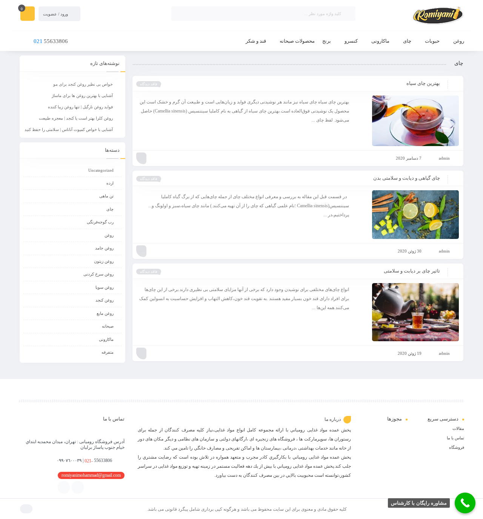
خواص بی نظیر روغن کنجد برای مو (83, 84)
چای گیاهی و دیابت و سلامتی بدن (406, 178)
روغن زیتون (104, 261)
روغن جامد (104, 248)
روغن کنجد (104, 300)
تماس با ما (455, 438)
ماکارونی (106, 339)
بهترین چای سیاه (423, 83)
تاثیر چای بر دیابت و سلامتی (412, 271)
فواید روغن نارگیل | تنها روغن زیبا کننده (80, 107)
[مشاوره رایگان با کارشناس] (465, 503)
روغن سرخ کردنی (98, 274)
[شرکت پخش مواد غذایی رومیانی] (413, 16)
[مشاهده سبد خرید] (28, 14)
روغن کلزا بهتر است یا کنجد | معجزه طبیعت (76, 118)
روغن (109, 235)
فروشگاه (456, 447)
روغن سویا (104, 287)
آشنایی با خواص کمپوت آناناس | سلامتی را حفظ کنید (69, 129)
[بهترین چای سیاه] (407, 120)
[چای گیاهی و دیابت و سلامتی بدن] (407, 214)
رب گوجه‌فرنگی (100, 222)
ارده (110, 183)
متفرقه (108, 352)
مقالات (458, 428)
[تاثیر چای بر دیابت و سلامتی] (407, 312)
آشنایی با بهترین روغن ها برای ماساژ (82, 95)
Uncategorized (101, 170)
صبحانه (108, 326)
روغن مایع (105, 313)
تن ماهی (106, 196)
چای (110, 209)
